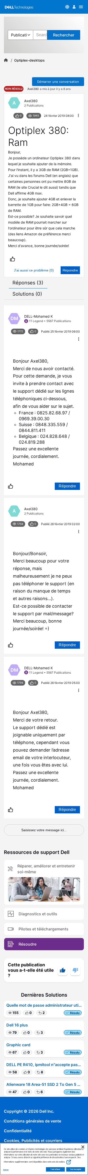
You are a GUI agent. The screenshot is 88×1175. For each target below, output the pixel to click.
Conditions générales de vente (32, 1121)
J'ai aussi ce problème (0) (34, 270)
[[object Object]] (6, 60)
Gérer (6, 1170)
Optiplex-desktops (29, 60)
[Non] (75, 970)
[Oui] (62, 970)
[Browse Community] (80, 7)
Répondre (70, 270)
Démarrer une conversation (58, 82)
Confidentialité (18, 1130)
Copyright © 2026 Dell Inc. (29, 1111)
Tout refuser (55, 1169)
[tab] (28, 282)
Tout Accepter (75, 1169)
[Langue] (67, 7)
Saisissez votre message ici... (44, 830)
